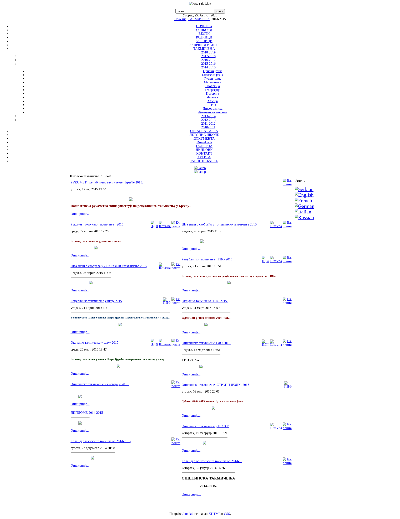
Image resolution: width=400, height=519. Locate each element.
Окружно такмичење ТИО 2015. (205, 301)
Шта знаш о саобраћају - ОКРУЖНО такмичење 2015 (109, 266)
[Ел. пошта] (287, 184)
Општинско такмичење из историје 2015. (100, 384)
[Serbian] (304, 189)
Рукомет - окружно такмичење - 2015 (97, 224)
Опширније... (80, 214)
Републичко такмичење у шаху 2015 (96, 301)
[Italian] (303, 212)
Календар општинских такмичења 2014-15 (212, 461)
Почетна (180, 19)
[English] (304, 195)
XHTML (214, 513)
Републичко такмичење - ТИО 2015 (207, 259)
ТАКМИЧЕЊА (199, 19)
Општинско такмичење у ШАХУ (205, 426)
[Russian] (304, 217)
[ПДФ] (154, 226)
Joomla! (187, 513)
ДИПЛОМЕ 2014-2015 (87, 412)
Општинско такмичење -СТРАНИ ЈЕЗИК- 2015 (215, 384)
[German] (304, 206)
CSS (227, 513)
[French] (303, 200)
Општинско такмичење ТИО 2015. (206, 343)
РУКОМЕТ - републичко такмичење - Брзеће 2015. (107, 182)
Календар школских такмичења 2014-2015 (101, 441)
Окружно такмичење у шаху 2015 (94, 342)
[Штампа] (165, 226)
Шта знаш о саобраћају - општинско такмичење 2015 (219, 224)
